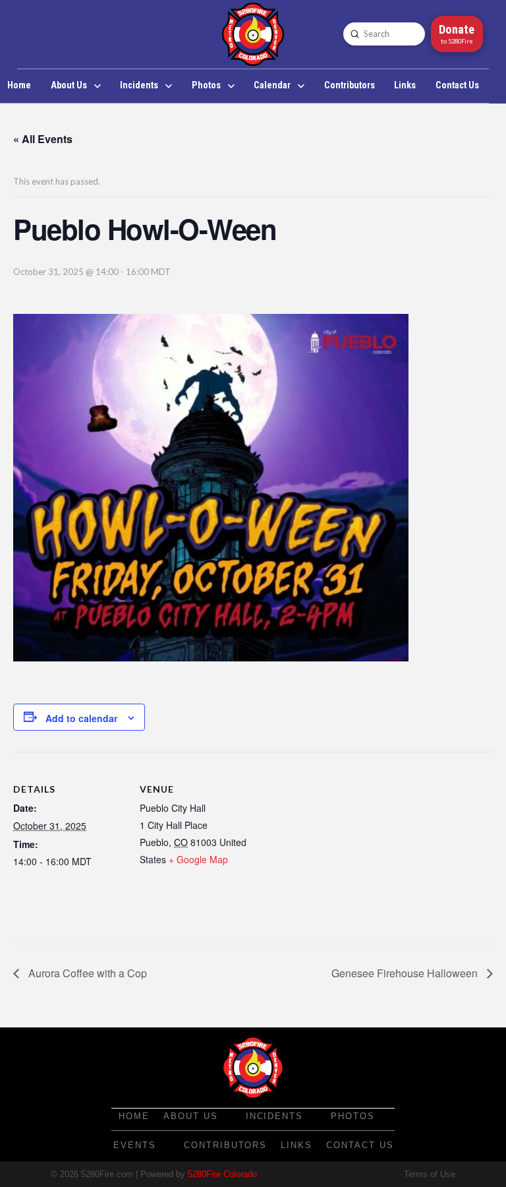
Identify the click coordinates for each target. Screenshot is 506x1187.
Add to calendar (81, 718)
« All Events (42, 138)
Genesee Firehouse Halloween (405, 973)
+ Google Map (198, 859)
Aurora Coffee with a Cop (86, 973)
